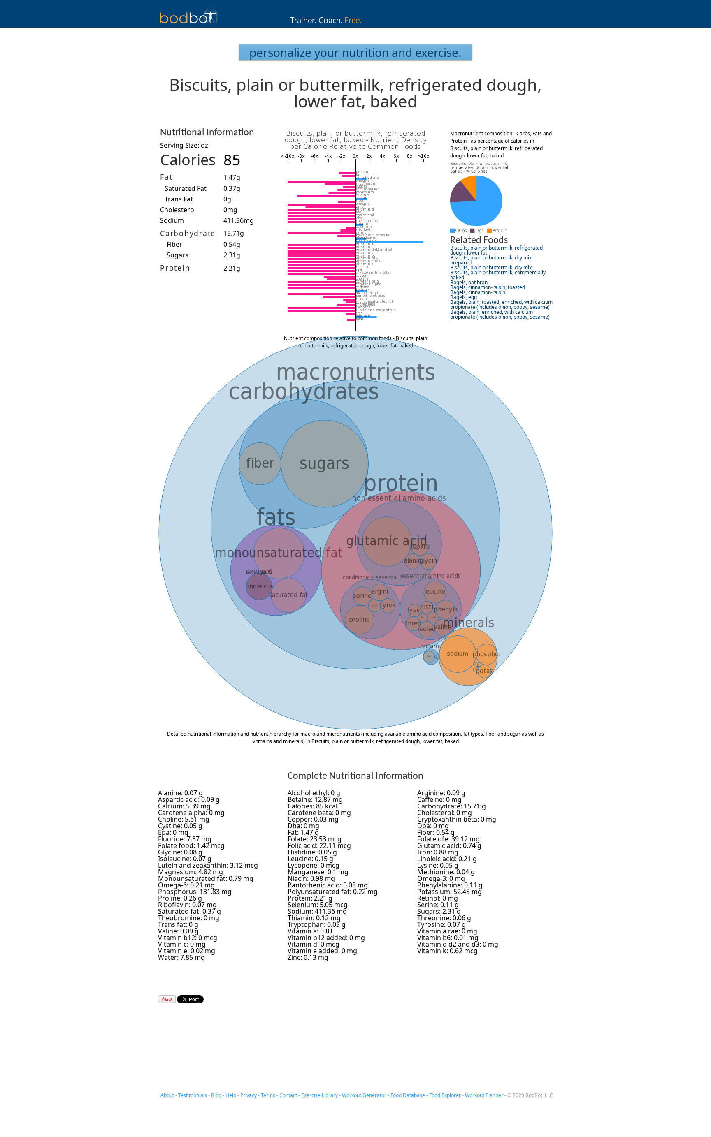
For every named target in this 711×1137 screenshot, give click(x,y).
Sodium (172, 220)
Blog (216, 1095)
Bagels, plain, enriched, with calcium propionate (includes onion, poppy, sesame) (500, 314)
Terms (268, 1095)
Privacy (248, 1095)
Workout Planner (484, 1095)
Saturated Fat (186, 188)
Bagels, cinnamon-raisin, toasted (487, 287)
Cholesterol (178, 209)
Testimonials (192, 1095)
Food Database (407, 1095)
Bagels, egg (463, 297)
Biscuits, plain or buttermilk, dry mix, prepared (491, 260)
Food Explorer (445, 1095)
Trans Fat (179, 199)
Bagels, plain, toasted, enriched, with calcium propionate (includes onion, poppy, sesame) (501, 304)
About (167, 1095)
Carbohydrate (188, 233)
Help (230, 1095)
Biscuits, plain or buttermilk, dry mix (491, 267)
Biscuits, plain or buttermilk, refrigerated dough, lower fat (496, 250)
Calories (188, 160)
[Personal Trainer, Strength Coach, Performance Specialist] (355, 25)
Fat (166, 177)
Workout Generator (364, 1095)
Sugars (177, 254)
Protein (175, 268)
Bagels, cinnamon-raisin (477, 292)
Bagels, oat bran (469, 282)
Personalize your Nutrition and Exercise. (355, 52)
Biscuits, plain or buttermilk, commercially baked (498, 275)
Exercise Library (319, 1095)
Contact (288, 1095)
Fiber (174, 244)
